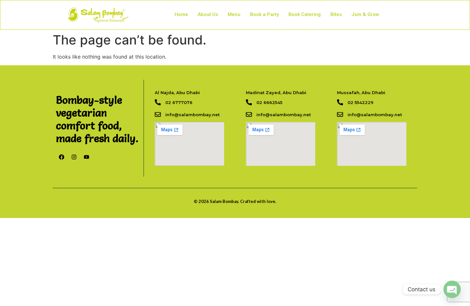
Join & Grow (365, 14)
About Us (208, 14)
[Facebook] (61, 156)
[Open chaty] (452, 289)
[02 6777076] (158, 102)
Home (181, 14)
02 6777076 (178, 102)
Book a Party (264, 14)
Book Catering (304, 14)
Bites (336, 14)
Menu (234, 14)
